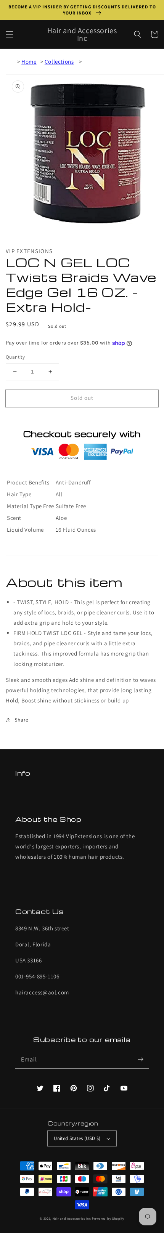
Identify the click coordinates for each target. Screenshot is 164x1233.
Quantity (15, 357)
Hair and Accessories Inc (72, 1218)
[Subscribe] (140, 1059)
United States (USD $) (77, 1138)
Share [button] (21, 719)
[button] (9, 34)
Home (28, 61)
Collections (59, 61)
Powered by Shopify (108, 1218)
